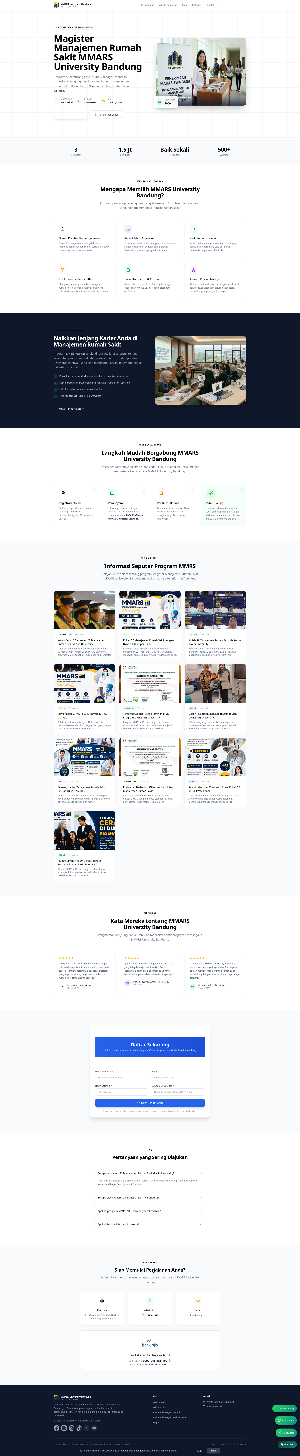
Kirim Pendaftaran (152, 1102)
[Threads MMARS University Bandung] (71, 1428)
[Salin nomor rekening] (170, 1360)
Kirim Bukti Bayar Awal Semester (170, 1417)
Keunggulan (147, 4)
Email (155, 1071)
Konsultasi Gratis (108, 114)
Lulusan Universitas (163, 1085)
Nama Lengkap (104, 1071)
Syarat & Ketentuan (237, 1445)
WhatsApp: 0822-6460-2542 (221, 1401)
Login (156, 1422)
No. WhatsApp (103, 1085)
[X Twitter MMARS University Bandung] (86, 1428)
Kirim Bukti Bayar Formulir (167, 1412)
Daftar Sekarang (230, 4)
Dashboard (159, 1402)
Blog (184, 4)
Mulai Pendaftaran (70, 408)
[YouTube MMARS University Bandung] (94, 1428)
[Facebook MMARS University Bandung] (56, 1428)
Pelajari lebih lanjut (166, 1450)
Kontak (210, 4)
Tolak (213, 1450)
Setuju (198, 1450)
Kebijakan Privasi (219, 1445)
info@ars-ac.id (214, 1406)
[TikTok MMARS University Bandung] (79, 1428)
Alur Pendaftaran (168, 4)
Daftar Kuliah (160, 1407)
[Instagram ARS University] (64, 1428)
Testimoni (197, 4)
